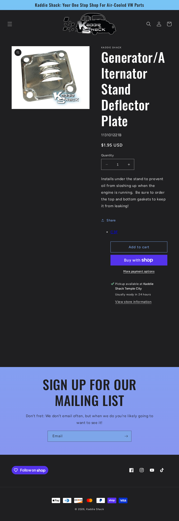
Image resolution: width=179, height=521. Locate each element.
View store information (133, 302)
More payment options (139, 271)
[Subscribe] (126, 436)
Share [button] (111, 220)
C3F (114, 232)
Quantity (107, 155)
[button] (10, 24)
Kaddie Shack (95, 509)
